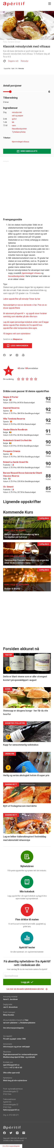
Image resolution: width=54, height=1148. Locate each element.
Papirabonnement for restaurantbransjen (20, 1054)
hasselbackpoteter (16, 276)
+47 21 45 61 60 (15, 1068)
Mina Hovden (8, 1015)
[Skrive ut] (23, 355)
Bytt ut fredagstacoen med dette (20, 806)
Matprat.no (17, 339)
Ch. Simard (8, 487)
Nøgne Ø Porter (10, 397)
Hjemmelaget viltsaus (20, 142)
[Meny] (49, 3)
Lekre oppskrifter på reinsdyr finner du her (21, 299)
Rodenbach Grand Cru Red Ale (17, 440)
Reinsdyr (24, 61)
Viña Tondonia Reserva (14, 419)
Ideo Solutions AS (16, 1140)
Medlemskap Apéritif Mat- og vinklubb (19, 1057)
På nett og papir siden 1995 (14, 1039)
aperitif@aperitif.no (11, 1065)
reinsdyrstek (17, 112)
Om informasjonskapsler (13, 1028)
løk (13, 122)
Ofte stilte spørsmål (11, 1073)
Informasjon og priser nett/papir (16, 1047)
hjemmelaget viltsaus (31, 273)
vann (14, 125)
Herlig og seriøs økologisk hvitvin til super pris (26, 775)
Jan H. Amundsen (10, 1007)
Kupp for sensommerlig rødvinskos (20, 744)
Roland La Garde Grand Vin (15, 462)
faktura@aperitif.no (11, 1110)
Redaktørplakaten (27, 1023)
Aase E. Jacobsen (10, 999)
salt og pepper (17, 116)
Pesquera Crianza (11, 451)
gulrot (14, 119)
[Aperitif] (13, 4)
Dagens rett (13, 61)
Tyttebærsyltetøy (19, 132)
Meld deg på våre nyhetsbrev (15, 1081)
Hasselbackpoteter (19, 129)
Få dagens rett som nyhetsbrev (17, 333)
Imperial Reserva (11, 408)
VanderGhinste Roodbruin (15, 429)
